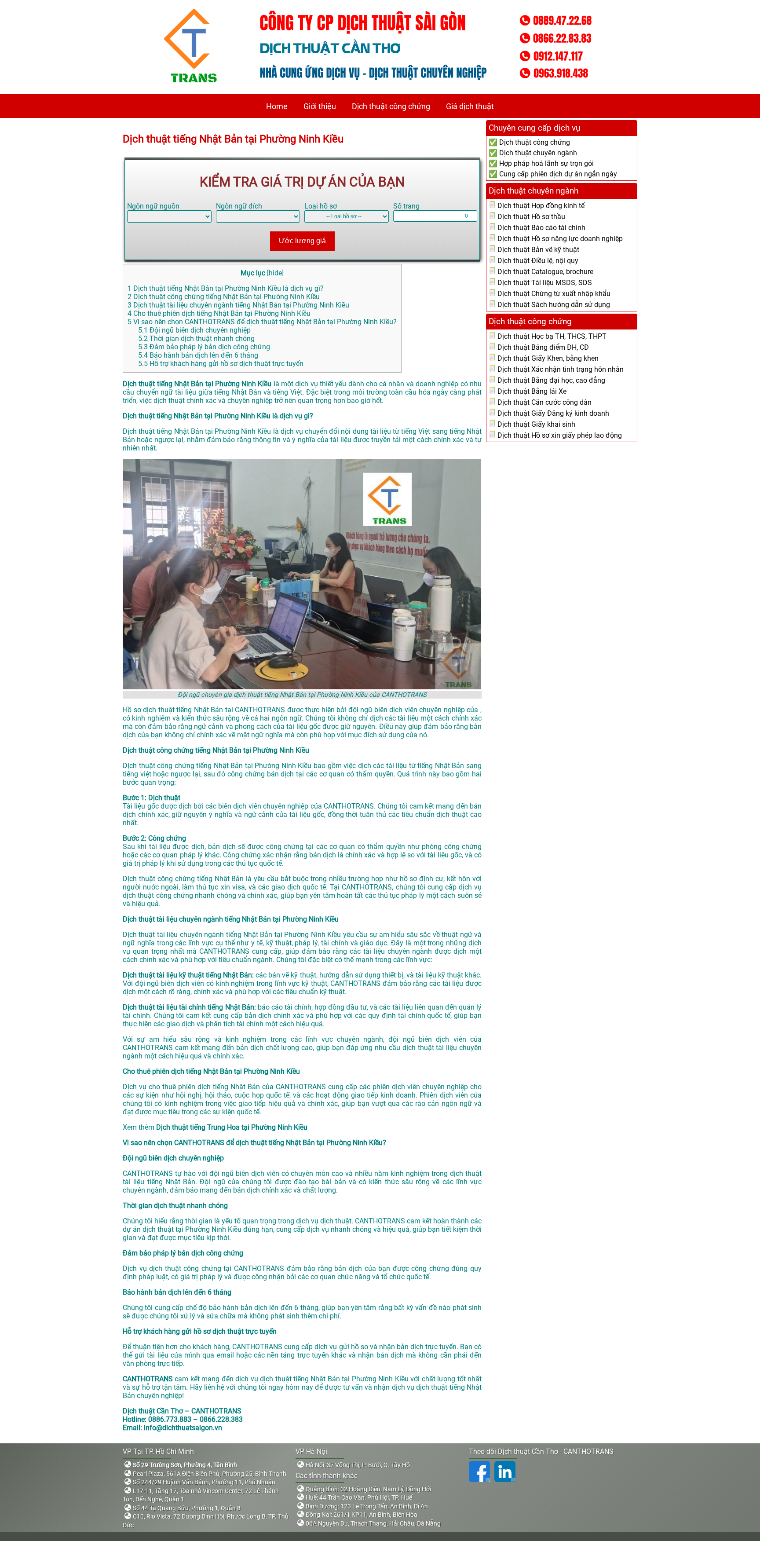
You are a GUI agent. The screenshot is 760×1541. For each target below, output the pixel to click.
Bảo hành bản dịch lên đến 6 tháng (198, 355)
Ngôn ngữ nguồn (153, 206)
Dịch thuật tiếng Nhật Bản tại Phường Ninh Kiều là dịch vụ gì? (226, 288)
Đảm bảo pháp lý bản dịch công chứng (204, 347)
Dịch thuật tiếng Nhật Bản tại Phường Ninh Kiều (234, 139)
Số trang (406, 206)
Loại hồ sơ (320, 206)
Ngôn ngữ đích (239, 206)
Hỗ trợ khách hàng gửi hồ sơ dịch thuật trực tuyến (220, 363)
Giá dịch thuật (470, 106)
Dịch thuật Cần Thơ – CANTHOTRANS (182, 1411)
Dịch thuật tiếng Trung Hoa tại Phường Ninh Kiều (232, 1127)
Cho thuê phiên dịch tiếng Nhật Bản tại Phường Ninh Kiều (219, 313)
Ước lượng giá (302, 241)
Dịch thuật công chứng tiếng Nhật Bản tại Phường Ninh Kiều (224, 297)
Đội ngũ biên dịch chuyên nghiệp (194, 330)
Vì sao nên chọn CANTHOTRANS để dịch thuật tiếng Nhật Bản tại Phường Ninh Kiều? (262, 322)
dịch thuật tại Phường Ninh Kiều (191, 1229)
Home (277, 106)
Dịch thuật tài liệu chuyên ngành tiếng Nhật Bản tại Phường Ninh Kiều (238, 305)
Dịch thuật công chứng (391, 106)
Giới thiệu (319, 106)
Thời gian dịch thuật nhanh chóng (196, 338)
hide (275, 273)
